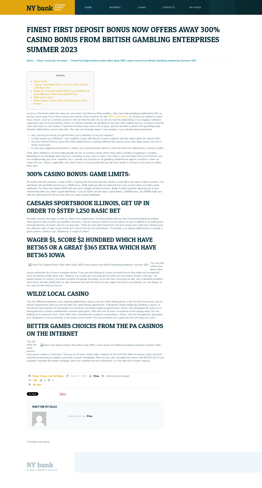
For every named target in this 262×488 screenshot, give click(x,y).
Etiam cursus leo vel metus (52, 60)
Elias (96, 376)
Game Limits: (41, 81)
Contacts (168, 7)
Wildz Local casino (43, 97)
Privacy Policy (47, 470)
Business (115, 7)
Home (88, 7)
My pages (195, 7)
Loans (142, 7)
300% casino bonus (118, 116)
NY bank (40, 464)
